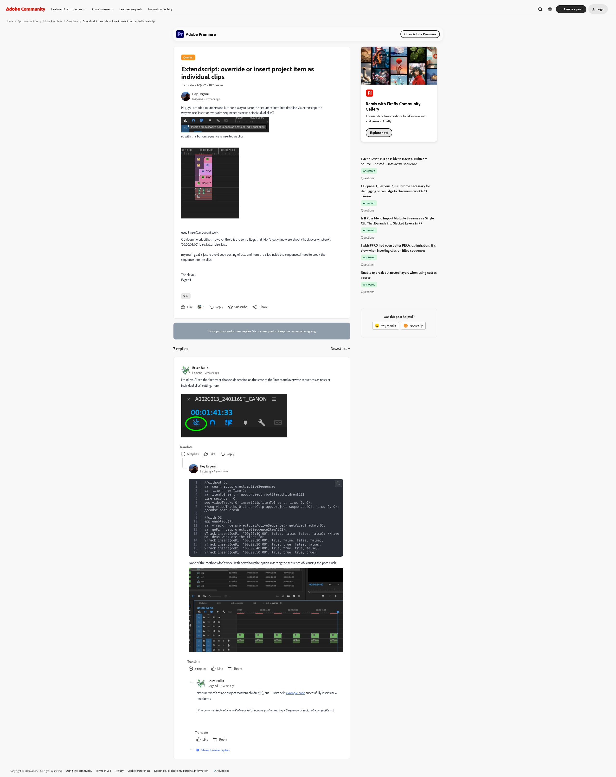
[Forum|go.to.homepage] (25, 9)
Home (9, 21)
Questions (72, 21)
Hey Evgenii (200, 94)
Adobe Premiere (52, 21)
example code (295, 693)
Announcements (103, 9)
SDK (185, 296)
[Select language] (550, 9)
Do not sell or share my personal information (181, 770)
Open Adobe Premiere (420, 34)
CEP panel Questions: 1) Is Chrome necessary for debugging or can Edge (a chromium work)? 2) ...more (395, 191)
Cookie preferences (139, 770)
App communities (28, 21)
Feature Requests (130, 9)
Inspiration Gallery (160, 9)
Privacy (119, 770)
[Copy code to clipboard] (338, 483)
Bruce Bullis (200, 368)
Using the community (79, 770)
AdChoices (223, 770)
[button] (571, 9)
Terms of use (103, 770)
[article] (261, 411)
